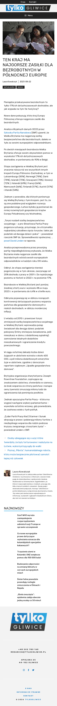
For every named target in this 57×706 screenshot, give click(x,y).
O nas (23, 2)
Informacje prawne (29, 692)
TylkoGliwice (33, 699)
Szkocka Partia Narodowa (17, 132)
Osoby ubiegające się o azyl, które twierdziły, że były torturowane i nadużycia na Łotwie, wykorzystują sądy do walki (28, 442)
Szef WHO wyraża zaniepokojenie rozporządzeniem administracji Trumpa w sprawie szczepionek (28, 521)
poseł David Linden (14, 240)
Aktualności (9, 87)
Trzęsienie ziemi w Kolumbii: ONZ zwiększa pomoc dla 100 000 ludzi (29, 554)
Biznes (20, 87)
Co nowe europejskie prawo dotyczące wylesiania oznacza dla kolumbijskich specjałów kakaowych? (29, 539)
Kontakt (32, 2)
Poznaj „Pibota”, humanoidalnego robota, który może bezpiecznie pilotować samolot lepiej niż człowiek (27, 454)
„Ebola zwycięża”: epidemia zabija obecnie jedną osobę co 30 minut (29, 597)
